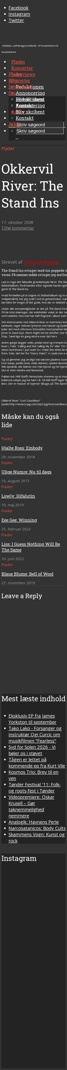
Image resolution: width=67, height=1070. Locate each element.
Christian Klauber (41, 262)
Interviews (23, 74)
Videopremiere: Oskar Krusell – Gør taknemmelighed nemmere (31, 806)
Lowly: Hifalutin (18, 496)
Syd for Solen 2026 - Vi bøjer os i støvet (32, 750)
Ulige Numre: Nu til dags (26, 472)
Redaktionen (30, 99)
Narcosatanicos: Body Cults (37, 828)
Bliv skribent (30, 112)
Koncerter (19, 80)
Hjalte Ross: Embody (22, 448)
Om (12, 93)
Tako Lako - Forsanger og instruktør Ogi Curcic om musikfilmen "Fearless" (35, 734)
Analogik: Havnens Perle (34, 822)
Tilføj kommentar (17, 228)
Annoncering (30, 93)
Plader (16, 74)
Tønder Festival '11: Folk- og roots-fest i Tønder (35, 787)
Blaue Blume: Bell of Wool (27, 574)
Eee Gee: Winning (19, 520)
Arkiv (15, 124)
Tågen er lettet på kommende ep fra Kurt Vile (37, 762)
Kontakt (25, 118)
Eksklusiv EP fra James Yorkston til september (32, 719)
